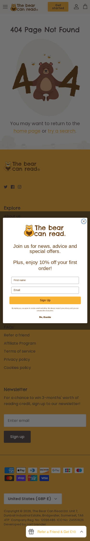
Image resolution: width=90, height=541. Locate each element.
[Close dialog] (83, 221)
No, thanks (45, 317)
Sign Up (45, 300)
